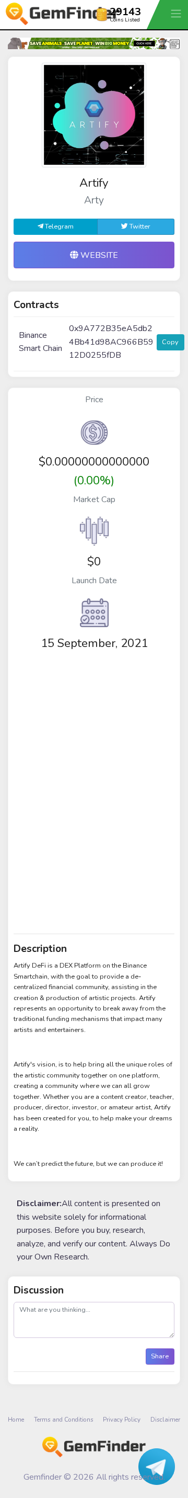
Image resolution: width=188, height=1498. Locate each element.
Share (160, 1356)
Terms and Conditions (63, 1419)
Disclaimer (165, 1419)
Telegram (58, 226)
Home (16, 1419)
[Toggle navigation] (177, 13)
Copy (170, 342)
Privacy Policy (121, 1419)
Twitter (139, 226)
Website (98, 255)
